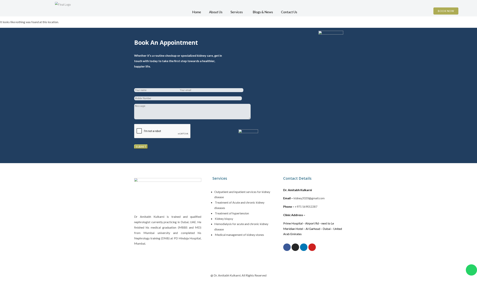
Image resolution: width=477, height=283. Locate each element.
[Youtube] (312, 247)
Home (196, 12)
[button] (237, 11)
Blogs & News (263, 12)
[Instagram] (295, 247)
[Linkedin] (303, 247)
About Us (215, 12)
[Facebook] (287, 247)
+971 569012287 (306, 206)
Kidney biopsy (223, 218)
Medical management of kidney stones (239, 234)
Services (236, 12)
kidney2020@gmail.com (309, 198)
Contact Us (289, 12)
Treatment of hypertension (231, 213)
